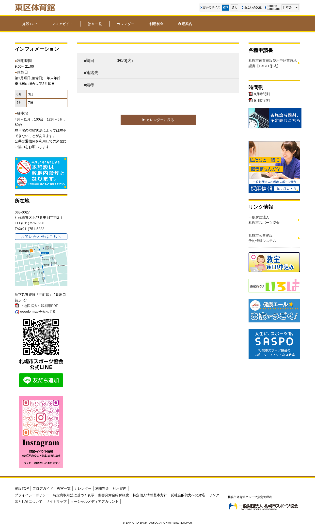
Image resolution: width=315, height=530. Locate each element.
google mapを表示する (38, 311)
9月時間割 (262, 101)
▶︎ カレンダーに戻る (158, 120)
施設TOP (29, 24)
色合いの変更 (253, 7)
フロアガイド (62, 24)
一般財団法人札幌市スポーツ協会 (264, 220)
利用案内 (185, 24)
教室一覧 (95, 24)
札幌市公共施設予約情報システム (262, 238)
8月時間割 (262, 94)
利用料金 (156, 24)
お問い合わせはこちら (41, 236)
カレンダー (126, 24)
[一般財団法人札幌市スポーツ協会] (263, 506)
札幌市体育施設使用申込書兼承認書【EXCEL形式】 (273, 63)
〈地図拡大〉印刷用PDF (39, 306)
